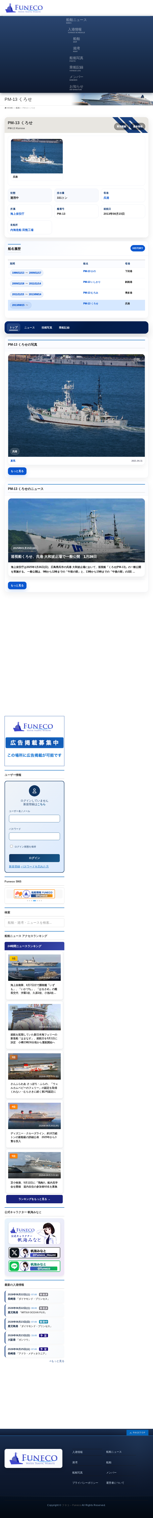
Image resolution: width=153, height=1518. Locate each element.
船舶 (108, 1462)
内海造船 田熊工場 (21, 229)
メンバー (111, 1472)
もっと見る (17, 471)
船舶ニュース (114, 1451)
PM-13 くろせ (90, 303)
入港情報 (77, 1452)
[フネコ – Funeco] (24, 8)
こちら (41, 804)
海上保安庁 (17, 213)
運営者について (115, 1482)
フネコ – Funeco (71, 1505)
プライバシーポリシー (85, 1482)
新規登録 (14, 866)
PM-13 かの (89, 271)
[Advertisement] (101, 9)
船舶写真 (77, 1472)
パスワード (15, 828)
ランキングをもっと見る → (34, 1199)
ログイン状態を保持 (25, 846)
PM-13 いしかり (92, 282)
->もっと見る (56, 1361)
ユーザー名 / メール (19, 811)
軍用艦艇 (121, 126)
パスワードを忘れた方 (35, 866)
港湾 (74, 1462)
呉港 (106, 197)
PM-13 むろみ (90, 292)
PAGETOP (139, 1432)
